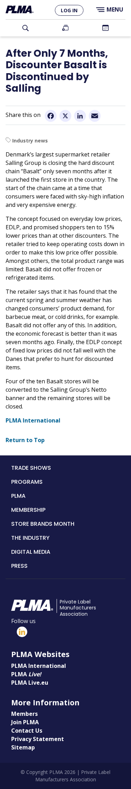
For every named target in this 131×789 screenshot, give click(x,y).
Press (19, 566)
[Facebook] (50, 115)
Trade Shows (31, 468)
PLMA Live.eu (29, 682)
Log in (69, 10)
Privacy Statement (37, 739)
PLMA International (33, 420)
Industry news (30, 140)
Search (25, 28)
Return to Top (25, 440)
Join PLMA (65, 28)
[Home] (20, 9)
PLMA (18, 496)
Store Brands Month (42, 524)
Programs (27, 482)
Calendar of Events (105, 28)
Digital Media (30, 552)
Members (24, 714)
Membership (28, 510)
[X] (65, 115)
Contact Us (26, 730)
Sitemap (23, 747)
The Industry (30, 538)
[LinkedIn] (80, 115)
